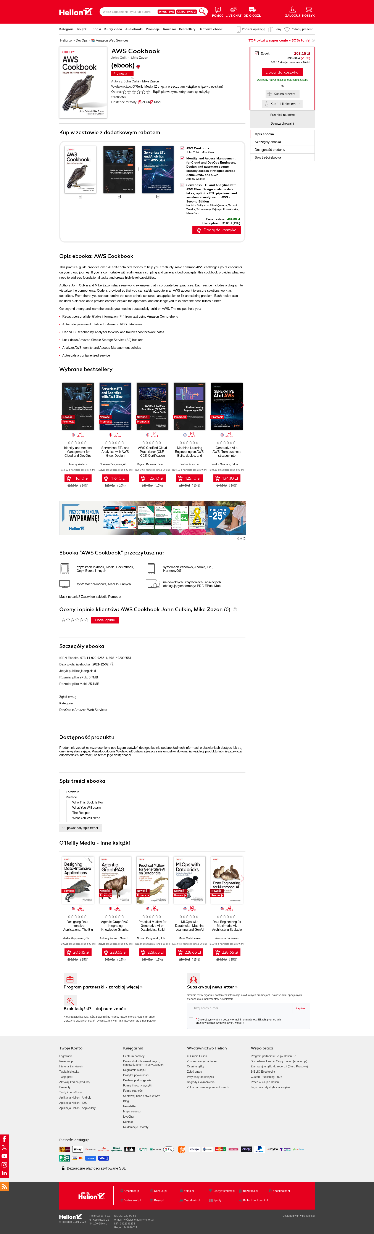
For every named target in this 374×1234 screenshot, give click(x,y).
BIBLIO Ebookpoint (263, 1071)
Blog (126, 1101)
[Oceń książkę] (136, 91)
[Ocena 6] (148, 92)
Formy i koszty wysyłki (137, 1085)
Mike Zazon (150, 81)
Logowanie (66, 1056)
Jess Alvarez (165, 464)
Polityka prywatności (136, 1075)
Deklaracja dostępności (137, 1080)
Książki (82, 29)
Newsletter (129, 1106)
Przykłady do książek (200, 1076)
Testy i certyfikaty (70, 1092)
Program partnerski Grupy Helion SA (274, 1056)
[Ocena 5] (143, 92)
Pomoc (113, 596)
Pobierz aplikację (253, 29)
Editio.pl (189, 1190)
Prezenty (65, 1087)
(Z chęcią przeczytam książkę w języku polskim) (188, 86)
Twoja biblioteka (69, 1071)
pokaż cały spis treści (82, 828)
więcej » (239, 1022)
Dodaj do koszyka (282, 72)
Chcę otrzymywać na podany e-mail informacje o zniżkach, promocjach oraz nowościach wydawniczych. (238, 1020)
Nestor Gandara (220, 464)
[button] (242, 405)
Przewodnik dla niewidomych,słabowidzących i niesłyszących (143, 1063)
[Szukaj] (202, 11)
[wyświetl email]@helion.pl (138, 1219)
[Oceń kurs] (74, 620)
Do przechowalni (282, 123)
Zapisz (300, 1008)
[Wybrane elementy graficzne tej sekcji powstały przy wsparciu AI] (244, 538)
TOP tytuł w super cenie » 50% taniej (279, 40)
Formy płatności (133, 1090)
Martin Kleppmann (73, 938)
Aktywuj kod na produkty (74, 1082)
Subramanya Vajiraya (209, 209)
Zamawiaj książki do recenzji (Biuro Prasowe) (279, 1066)
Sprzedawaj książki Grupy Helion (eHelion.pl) (279, 1061)
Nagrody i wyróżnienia (200, 1082)
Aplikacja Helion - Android (75, 1097)
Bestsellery (187, 29)
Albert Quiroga (218, 205)
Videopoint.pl (132, 1200)
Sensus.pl (160, 1190)
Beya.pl (159, 1200)
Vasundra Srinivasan (227, 938)
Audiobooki (134, 29)
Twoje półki (66, 1076)
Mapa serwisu (131, 1111)
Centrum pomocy (134, 1056)
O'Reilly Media (142, 86)
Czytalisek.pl (192, 1200)
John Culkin (132, 81)
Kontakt (128, 1121)
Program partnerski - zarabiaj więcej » (103, 987)
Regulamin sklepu (134, 1070)
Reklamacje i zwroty (135, 1127)
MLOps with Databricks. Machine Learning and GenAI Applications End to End (189, 929)
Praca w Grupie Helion (265, 1082)
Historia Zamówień (70, 1066)
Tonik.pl (310, 1215)
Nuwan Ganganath (148, 938)
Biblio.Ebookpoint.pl (255, 1200)
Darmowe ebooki (211, 29)
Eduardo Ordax (241, 464)
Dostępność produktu (270, 149)
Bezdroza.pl (250, 1190)
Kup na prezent (284, 94)
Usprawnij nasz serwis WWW (141, 1095)
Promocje (153, 29)
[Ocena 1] (124, 92)
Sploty (217, 1200)
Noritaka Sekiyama (197, 205)
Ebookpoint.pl (281, 1190)
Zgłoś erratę (67, 697)
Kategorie (66, 29)
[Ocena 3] (134, 92)
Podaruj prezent (302, 29)
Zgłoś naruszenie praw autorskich (208, 1087)
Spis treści (268, 157)
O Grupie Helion (197, 1056)
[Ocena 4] (138, 92)
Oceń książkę (195, 1066)
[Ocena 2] (129, 92)
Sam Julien (126, 938)
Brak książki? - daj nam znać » (95, 1008)
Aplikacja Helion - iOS (73, 1102)
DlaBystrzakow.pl (224, 1190)
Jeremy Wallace (195, 178)
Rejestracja (66, 1061)
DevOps (65, 710)
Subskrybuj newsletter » (212, 987)
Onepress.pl (132, 1190)
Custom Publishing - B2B (266, 1076)
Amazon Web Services (90, 710)
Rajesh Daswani (146, 464)
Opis (264, 134)
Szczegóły (268, 142)
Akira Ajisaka (230, 209)
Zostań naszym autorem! (202, 1061)
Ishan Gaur (192, 213)
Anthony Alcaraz (109, 938)
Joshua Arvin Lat (189, 464)
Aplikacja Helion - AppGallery (77, 1108)
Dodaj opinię (105, 620)
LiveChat (128, 1116)
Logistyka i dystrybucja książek (270, 1087)
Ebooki (96, 29)
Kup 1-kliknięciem (283, 104)
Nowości (169, 29)
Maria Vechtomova (190, 938)
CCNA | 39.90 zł (186, 11)
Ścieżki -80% (166, 11)
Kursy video (113, 29)
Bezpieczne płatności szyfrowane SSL (96, 1168)
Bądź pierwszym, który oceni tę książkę (181, 91)
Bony (277, 29)
